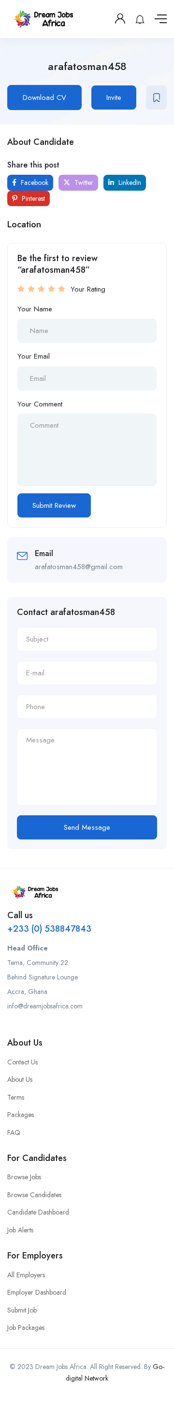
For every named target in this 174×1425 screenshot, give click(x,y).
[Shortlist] (156, 97)
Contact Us (22, 1062)
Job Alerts (20, 1230)
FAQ (13, 1132)
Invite (113, 97)
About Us (19, 1079)
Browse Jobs (24, 1177)
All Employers (26, 1275)
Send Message (87, 827)
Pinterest (32, 198)
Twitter (82, 182)
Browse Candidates (34, 1195)
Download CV (44, 97)
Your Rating (88, 289)
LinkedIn (128, 182)
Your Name (34, 309)
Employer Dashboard (36, 1292)
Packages (20, 1114)
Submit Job (22, 1310)
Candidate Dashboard (38, 1212)
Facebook (33, 182)
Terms (15, 1097)
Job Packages (25, 1327)
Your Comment (39, 404)
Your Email (33, 356)
